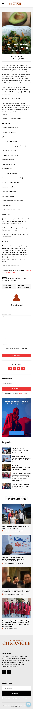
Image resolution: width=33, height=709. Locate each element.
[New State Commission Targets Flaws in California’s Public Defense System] (6, 467)
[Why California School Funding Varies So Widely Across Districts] (6, 451)
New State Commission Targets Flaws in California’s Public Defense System (21, 467)
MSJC (6, 628)
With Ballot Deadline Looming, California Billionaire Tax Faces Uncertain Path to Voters (21, 459)
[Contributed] (16, 298)
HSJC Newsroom (9, 531)
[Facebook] (10, 368)
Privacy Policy (22, 393)
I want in (15, 389)
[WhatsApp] (23, 368)
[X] (14, 368)
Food (19, 278)
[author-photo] (3, 531)
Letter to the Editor (24, 287)
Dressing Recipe (12, 278)
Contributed (18, 56)
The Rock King (7, 287)
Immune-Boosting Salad (9, 280)
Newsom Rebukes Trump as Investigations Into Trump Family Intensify (20, 486)
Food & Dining (16, 41)
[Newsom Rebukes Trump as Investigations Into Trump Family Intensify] (6, 486)
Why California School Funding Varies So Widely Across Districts (20, 450)
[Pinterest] (18, 368)
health (24, 278)
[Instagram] (9, 672)
